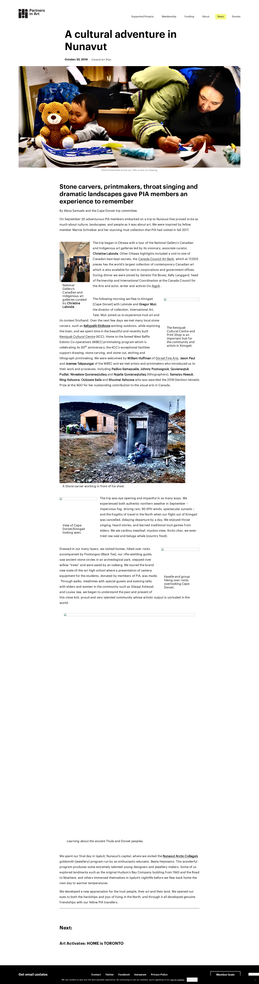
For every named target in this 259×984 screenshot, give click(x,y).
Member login (225, 974)
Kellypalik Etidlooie (97, 326)
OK (192, 979)
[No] (255, 979)
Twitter (109, 975)
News (220, 16)
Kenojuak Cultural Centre (77, 336)
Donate (236, 16)
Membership (169, 16)
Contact (96, 975)
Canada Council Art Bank (156, 259)
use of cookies (177, 979)
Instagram (140, 975)
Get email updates (33, 974)
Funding (189, 16)
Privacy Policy (159, 975)
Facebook (124, 975)
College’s (191, 856)
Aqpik (156, 286)
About (205, 16)
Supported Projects (142, 16)
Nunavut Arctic (174, 856)
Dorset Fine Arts (167, 358)
